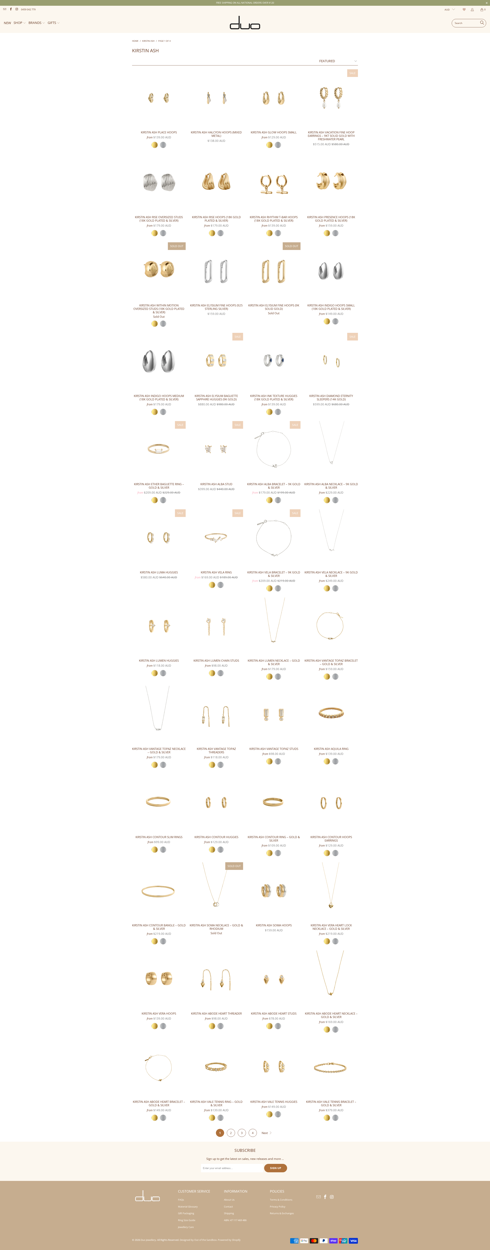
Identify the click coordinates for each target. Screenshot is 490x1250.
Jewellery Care (186, 1227)
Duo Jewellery (148, 1240)
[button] (20, 23)
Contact (228, 1206)
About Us (229, 1199)
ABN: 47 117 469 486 (235, 1220)
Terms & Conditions (281, 1199)
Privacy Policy (277, 1206)
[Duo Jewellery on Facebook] (10, 9)
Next (265, 1133)
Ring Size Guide (186, 1220)
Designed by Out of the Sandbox (198, 1240)
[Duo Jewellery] (245, 23)
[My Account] (472, 9)
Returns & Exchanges (282, 1213)
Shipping (229, 1213)
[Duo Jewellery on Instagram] (16, 9)
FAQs (181, 1199)
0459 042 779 (28, 9)
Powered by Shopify (229, 1240)
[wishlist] (465, 9)
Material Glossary (188, 1206)
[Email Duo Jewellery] (4, 9)
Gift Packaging (186, 1213)
